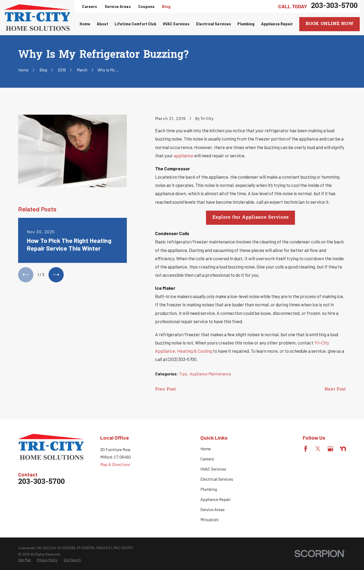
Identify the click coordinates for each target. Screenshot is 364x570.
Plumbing (208, 489)
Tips (183, 373)
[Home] (37, 17)
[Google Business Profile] (330, 449)
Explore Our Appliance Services (250, 217)
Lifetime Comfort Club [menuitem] (135, 24)
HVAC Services (213, 468)
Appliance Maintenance (210, 373)
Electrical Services (216, 478)
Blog (166, 6)
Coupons (146, 6)
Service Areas (118, 6)
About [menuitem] (102, 24)
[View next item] (56, 274)
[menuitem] (24, 559)
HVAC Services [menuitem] (176, 24)
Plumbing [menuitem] (245, 24)
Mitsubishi (209, 519)
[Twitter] (318, 449)
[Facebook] (306, 449)
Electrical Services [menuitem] (213, 24)
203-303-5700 (334, 6)
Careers (89, 6)
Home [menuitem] (85, 24)
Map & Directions (115, 464)
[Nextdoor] (343, 449)
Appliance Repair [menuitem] (277, 24)
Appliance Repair (215, 499)
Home (205, 448)
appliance (183, 155)
